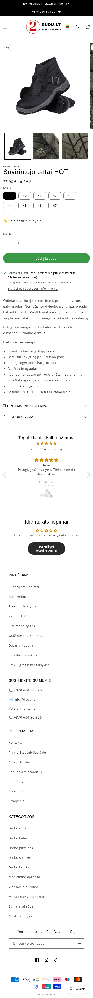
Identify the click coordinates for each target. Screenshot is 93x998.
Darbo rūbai (18, 828)
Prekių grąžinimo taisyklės (29, 665)
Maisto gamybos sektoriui (29, 897)
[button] (5, 27)
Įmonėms (16, 782)
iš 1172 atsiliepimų (46, 449)
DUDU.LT (50, 994)
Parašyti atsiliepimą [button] (46, 548)
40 (25, 196)
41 (40, 196)
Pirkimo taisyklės (22, 626)
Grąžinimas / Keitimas (26, 636)
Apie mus (16, 791)
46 (40, 205)
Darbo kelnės (19, 867)
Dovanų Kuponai (21, 645)
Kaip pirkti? (17, 616)
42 (55, 196)
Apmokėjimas (19, 597)
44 (10, 205)
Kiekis (7, 234)
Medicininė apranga (24, 877)
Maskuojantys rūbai (24, 916)
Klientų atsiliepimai (24, 587)
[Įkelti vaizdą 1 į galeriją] (17, 146)
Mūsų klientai (19, 762)
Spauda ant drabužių (25, 772)
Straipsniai (17, 801)
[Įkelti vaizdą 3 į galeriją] (75, 146)
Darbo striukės (20, 858)
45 (25, 205)
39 (10, 196)
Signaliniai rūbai (22, 906)
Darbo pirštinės (21, 848)
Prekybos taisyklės (23, 655)
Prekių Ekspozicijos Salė (27, 752)
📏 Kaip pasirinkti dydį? (22, 221)
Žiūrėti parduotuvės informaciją (33, 288)
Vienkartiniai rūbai (23, 887)
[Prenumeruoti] (79, 943)
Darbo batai (18, 838)
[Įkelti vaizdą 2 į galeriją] (46, 146)
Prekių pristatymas (23, 606)
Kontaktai (16, 742)
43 (70, 196)
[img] (46, 443)
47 (55, 205)
